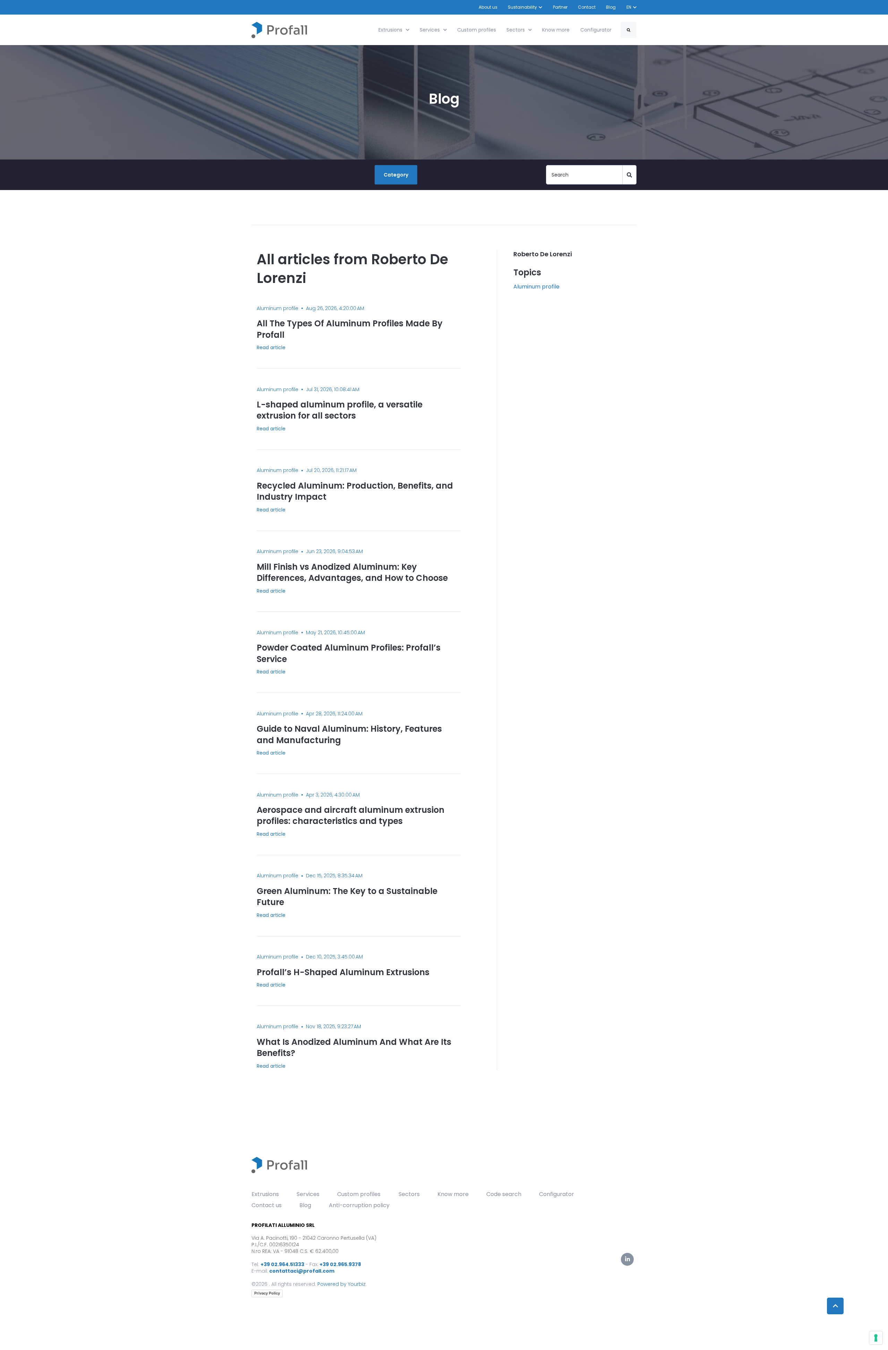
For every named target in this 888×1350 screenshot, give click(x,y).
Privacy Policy (267, 1293)
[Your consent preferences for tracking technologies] (875, 1337)
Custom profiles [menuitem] (359, 1194)
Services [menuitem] (308, 1194)
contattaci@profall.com (301, 1270)
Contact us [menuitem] (266, 1205)
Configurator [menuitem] (556, 1194)
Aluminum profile (536, 287)
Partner (560, 7)
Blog (611, 7)
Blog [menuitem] (305, 1205)
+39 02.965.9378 (340, 1264)
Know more (556, 29)
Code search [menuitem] (503, 1194)
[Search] (629, 30)
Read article (271, 347)
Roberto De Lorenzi (542, 254)
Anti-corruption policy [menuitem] (359, 1205)
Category (396, 174)
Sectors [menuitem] (409, 1194)
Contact (587, 7)
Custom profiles (476, 29)
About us (488, 7)
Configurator (596, 29)
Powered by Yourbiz (341, 1284)
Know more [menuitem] (453, 1194)
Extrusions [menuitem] (265, 1194)
